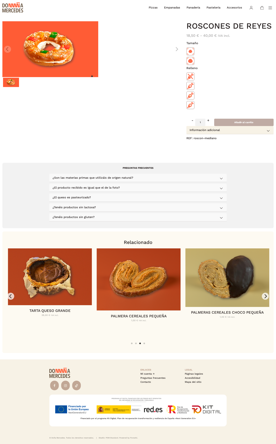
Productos (230, 150)
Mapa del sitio (193, 382)
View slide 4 (144, 343)
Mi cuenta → (147, 373)
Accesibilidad (192, 378)
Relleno (192, 68)
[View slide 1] (92, 49)
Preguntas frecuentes (152, 378)
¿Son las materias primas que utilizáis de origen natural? (93, 177)
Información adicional (205, 130)
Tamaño (192, 43)
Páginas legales (194, 373)
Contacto (145, 382)
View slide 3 (140, 343)
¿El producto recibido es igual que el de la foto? (86, 187)
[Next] (265, 296)
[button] (192, 122)
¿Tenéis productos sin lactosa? (74, 207)
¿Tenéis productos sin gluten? (74, 217)
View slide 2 (136, 343)
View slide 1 (92, 76)
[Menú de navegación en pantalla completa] (270, 7)
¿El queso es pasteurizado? (72, 197)
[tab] (230, 130)
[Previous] (10, 296)
